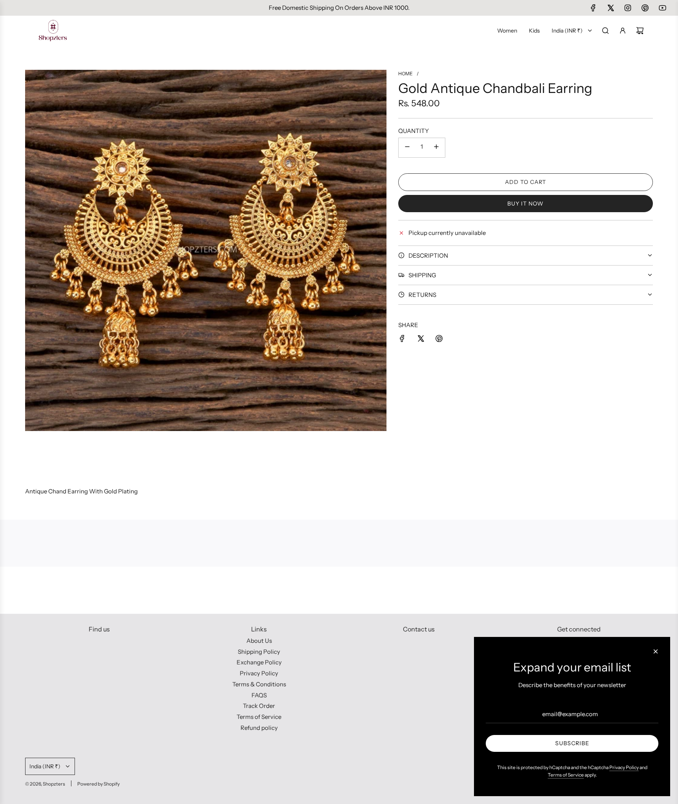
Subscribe (572, 743)
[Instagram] (627, 8)
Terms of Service (566, 775)
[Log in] (622, 30)
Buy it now (525, 203)
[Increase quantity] (436, 147)
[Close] (655, 651)
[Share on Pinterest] (439, 340)
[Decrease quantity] (407, 147)
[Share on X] (420, 340)
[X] (610, 8)
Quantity (413, 131)
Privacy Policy (624, 767)
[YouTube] (662, 8)
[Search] (605, 30)
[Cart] (640, 30)
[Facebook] (593, 8)
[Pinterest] (645, 8)
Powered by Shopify (98, 784)
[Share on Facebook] (402, 340)
